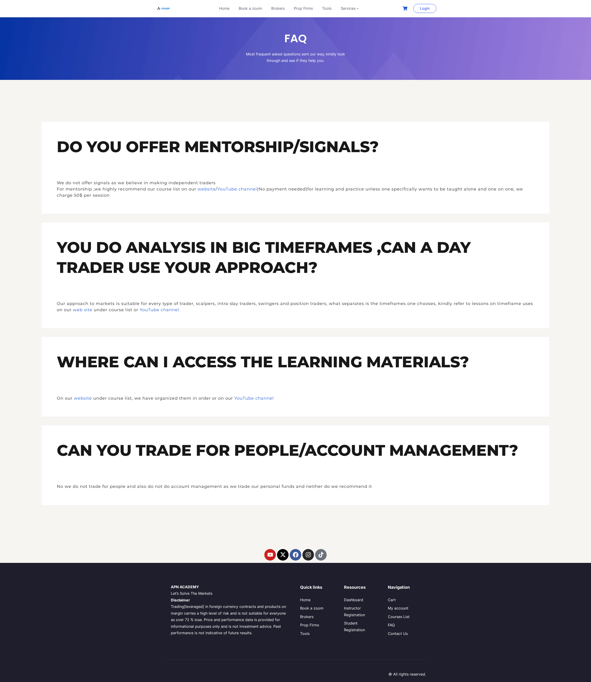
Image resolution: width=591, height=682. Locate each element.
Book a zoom (250, 8)
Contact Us (398, 633)
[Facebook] (295, 555)
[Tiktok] (321, 555)
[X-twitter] (283, 555)
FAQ (391, 625)
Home (224, 8)
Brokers (278, 8)
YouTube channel (237, 189)
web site (82, 309)
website (207, 189)
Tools (327, 8)
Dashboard (353, 600)
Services (348, 8)
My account (398, 608)
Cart (392, 600)
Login (425, 8)
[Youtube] (270, 555)
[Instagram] (308, 555)
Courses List (399, 616)
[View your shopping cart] (406, 8)
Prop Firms (303, 8)
